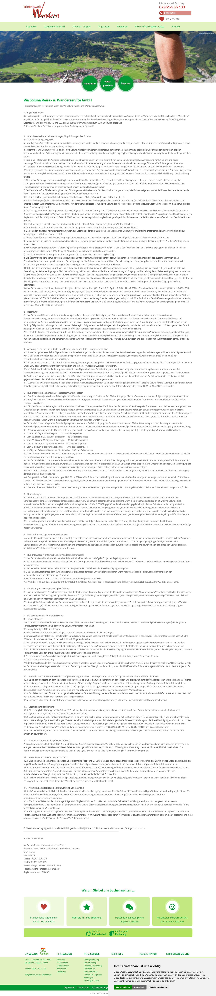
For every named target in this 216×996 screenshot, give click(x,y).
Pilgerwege (104, 26)
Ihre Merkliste (172, 19)
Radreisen (122, 26)
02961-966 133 (172, 7)
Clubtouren (61, 971)
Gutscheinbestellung (93, 965)
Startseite (31, 26)
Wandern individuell (54, 26)
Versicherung (89, 968)
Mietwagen (89, 977)
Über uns (125, 83)
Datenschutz (83, 987)
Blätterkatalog (90, 962)
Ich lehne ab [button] (139, 987)
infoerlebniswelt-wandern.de (38, 974)
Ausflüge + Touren (92, 980)
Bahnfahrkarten (91, 971)
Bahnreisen (61, 968)
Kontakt (176, 26)
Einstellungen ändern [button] (158, 987)
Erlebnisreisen (63, 965)
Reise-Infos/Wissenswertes (149, 26)
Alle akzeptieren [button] (123, 987)
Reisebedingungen (100, 987)
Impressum (69, 987)
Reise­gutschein (107, 83)
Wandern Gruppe (81, 26)
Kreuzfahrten (62, 962)
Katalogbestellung (91, 959)
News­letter (90, 83)
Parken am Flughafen (93, 974)
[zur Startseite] (41, 17)
